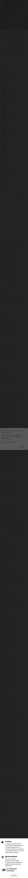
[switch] (3, 870)
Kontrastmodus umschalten (11, 870)
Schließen (14, 875)
